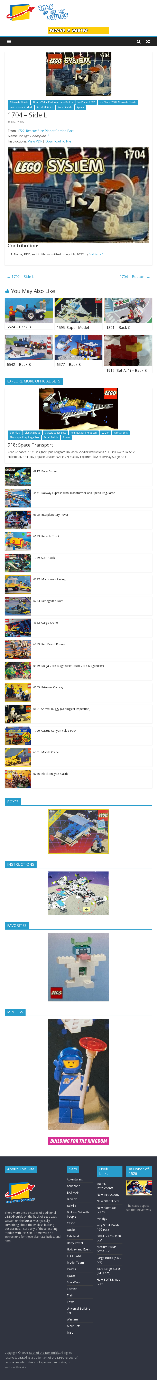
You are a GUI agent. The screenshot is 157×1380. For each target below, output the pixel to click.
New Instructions (108, 1194)
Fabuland (73, 1236)
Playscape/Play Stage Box (24, 437)
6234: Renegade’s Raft (48, 601)
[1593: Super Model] (79, 300)
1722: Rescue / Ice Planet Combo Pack (45, 131)
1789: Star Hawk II (45, 558)
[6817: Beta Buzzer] (18, 469)
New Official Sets (108, 1201)
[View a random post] (147, 41)
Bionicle (72, 1199)
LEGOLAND (74, 1256)
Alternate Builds (19, 102)
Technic (72, 1289)
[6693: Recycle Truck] (18, 534)
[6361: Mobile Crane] (18, 750)
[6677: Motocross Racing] (18, 577)
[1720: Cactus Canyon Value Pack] (18, 729)
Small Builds (65, 107)
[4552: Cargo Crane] (18, 621)
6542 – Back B (19, 364)
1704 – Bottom (135, 276)
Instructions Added (21, 107)
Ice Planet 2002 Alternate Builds (118, 102)
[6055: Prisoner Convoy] (18, 685)
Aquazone (73, 1186)
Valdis (94, 254)
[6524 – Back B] (29, 300)
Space (80, 107)
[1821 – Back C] (128, 300)
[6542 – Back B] (29, 337)
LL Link (105, 432)
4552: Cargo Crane (45, 623)
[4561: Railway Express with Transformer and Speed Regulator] (18, 491)
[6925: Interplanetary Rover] (18, 513)
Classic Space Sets (55, 432)
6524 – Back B (19, 326)
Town (70, 1302)
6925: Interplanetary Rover (50, 515)
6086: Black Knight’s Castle (50, 774)
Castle (71, 1223)
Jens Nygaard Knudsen (84, 432)
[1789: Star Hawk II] (18, 556)
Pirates (71, 1269)
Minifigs (102, 1218)
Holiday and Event (79, 1249)
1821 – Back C (118, 327)
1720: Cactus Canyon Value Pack (54, 730)
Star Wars (73, 1282)
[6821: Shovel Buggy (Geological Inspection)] (18, 707)
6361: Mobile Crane (46, 752)
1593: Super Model (73, 327)
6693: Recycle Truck (46, 536)
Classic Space (32, 432)
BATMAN (73, 1192)
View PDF (35, 141)
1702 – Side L (20, 276)
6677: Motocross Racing (49, 579)
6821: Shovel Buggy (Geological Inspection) (61, 709)
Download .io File (58, 141)
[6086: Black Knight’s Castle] (18, 772)
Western (72, 1319)
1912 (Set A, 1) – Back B (126, 370)
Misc (70, 1332)
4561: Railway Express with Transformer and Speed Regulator (74, 493)
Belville (71, 1206)
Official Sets (121, 432)
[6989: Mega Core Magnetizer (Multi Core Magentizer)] (18, 664)
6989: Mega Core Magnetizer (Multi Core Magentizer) (68, 666)
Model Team (75, 1262)
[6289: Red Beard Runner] (18, 642)
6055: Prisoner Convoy (48, 687)
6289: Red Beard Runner (49, 644)
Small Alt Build (45, 107)
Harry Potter (75, 1243)
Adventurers (75, 1179)
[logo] (20, 1178)
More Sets (74, 1326)
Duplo (71, 1230)
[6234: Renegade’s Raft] (18, 599)
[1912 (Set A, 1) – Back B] (128, 337)
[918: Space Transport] (78, 390)
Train (70, 1295)
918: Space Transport (30, 445)
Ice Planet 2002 (86, 102)
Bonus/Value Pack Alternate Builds (53, 102)
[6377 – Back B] (79, 337)
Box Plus (15, 432)
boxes (29, 1221)
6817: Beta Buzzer (45, 471)
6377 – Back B (69, 364)
